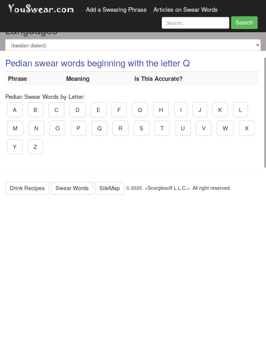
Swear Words (72, 188)
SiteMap (109, 188)
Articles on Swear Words (185, 9)
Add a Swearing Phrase (116, 9)
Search (244, 22)
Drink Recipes (27, 188)
